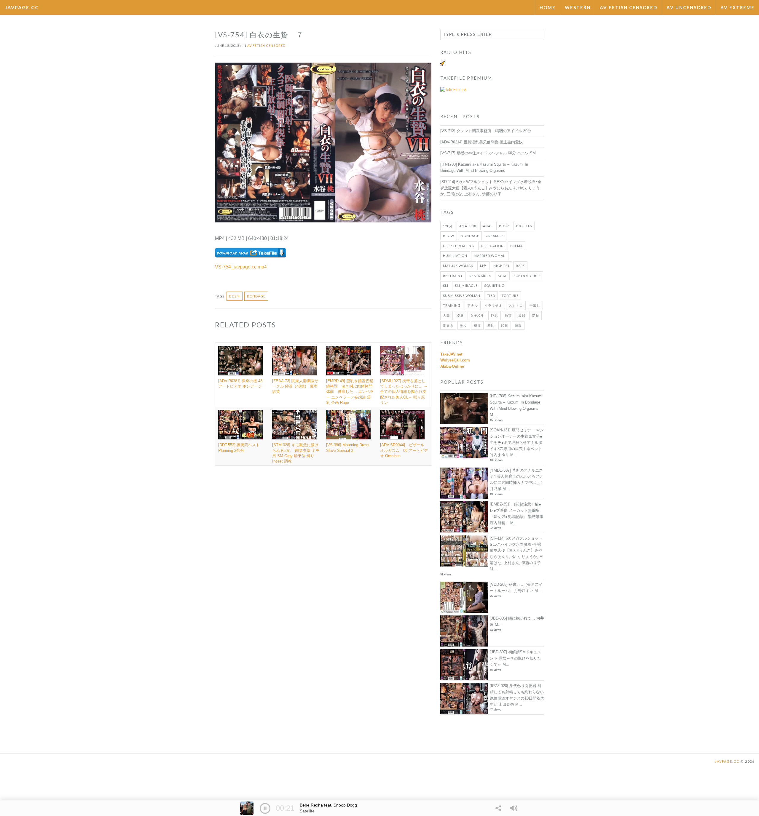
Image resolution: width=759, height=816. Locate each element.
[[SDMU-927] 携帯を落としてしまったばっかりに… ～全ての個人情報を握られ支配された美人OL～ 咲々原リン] (404, 360)
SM (445, 285)
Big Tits (524, 226)
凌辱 (460, 315)
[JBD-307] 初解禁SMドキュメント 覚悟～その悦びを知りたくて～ (515, 658)
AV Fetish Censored (628, 7)
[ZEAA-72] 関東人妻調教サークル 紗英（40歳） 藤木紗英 (295, 386)
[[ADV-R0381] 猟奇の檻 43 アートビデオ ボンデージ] (242, 360)
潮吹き (448, 325)
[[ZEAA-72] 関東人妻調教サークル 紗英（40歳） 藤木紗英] (296, 360)
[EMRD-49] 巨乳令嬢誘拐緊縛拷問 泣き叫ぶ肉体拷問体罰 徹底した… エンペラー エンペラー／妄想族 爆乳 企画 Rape (350, 392)
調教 (518, 325)
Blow (448, 236)
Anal (487, 226)
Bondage (256, 296)
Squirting (494, 285)
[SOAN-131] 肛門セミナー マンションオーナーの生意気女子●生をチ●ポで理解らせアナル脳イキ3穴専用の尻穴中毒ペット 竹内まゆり (517, 442)
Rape (520, 266)
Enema (516, 246)
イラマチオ (493, 305)
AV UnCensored (688, 7)
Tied (491, 295)
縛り (477, 325)
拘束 (508, 315)
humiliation (455, 255)
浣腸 (535, 315)
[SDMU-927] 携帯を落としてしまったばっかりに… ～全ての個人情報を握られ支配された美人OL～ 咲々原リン (404, 392)
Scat (502, 276)
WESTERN (578, 7)
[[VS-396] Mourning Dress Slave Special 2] (350, 424)
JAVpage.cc (22, 7)
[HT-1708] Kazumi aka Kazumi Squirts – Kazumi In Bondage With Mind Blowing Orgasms (516, 402)
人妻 (446, 315)
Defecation (492, 246)
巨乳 (494, 315)
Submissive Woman (461, 295)
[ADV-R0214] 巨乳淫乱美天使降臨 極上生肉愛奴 (481, 142)
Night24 (501, 266)
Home (548, 7)
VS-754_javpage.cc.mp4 (241, 266)
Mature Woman (458, 266)
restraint (453, 276)
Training (452, 305)
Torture (510, 295)
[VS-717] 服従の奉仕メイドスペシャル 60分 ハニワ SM (488, 153)
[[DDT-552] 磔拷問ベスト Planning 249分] (242, 424)
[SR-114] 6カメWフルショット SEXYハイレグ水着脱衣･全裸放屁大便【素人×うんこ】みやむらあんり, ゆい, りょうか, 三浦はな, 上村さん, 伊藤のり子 (490, 188)
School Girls (527, 276)
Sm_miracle (466, 285)
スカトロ (516, 305)
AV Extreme (737, 7)
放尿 (521, 315)
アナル (472, 305)
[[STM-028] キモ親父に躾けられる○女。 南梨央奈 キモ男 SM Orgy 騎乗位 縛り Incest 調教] (296, 424)
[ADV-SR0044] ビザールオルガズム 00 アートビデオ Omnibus (404, 450)
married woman (490, 255)
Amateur (467, 226)
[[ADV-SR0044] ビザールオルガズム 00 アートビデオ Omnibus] (404, 424)
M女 (483, 266)
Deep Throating (458, 246)
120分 (448, 226)
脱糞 (504, 325)
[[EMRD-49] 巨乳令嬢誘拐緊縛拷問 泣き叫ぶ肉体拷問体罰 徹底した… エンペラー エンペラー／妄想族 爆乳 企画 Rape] (350, 360)
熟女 (463, 325)
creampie (495, 236)
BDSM (234, 296)
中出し (535, 305)
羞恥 (491, 325)
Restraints (480, 276)
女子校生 (477, 315)
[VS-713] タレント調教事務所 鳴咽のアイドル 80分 (485, 131)
